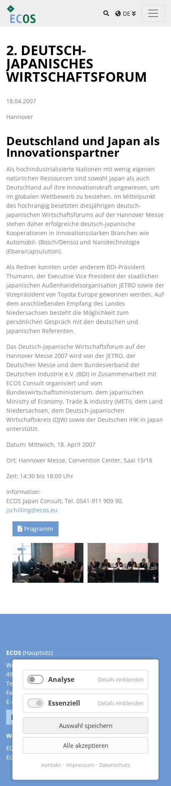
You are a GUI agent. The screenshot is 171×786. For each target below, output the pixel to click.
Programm (38, 529)
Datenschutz (114, 765)
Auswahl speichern (85, 725)
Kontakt (51, 765)
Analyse (61, 679)
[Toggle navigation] (153, 13)
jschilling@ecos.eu (32, 510)
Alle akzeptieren (85, 745)
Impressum (80, 765)
